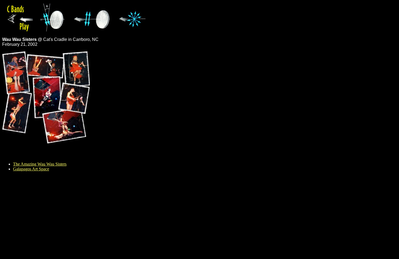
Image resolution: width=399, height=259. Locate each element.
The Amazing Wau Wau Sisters (39, 164)
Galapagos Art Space (31, 169)
